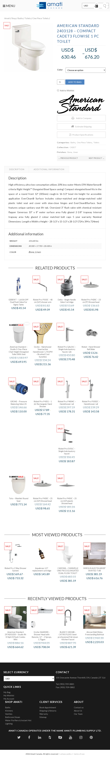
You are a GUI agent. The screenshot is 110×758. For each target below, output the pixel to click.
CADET (73, 147)
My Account (8, 698)
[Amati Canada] (49, 5)
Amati (7, 18)
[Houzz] (50, 737)
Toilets (28, 18)
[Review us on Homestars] (60, 737)
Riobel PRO (46, 315)
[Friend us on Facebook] (29, 737)
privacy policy (66, 754)
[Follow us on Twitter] (19, 737)
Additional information (49, 169)
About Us (78, 710)
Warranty (43, 714)
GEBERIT (22, 313)
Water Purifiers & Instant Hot (18, 720)
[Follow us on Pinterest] (91, 737)
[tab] (16, 169)
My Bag (6, 692)
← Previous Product (68, 158)
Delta (70, 315)
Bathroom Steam (12, 717)
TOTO (22, 510)
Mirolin (98, 584)
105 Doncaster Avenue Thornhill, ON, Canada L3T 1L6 (80, 677)
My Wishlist (8, 695)
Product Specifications (82, 134)
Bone (69, 152)
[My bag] (96, 6)
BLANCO (71, 652)
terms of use (79, 754)
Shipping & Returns (47, 710)
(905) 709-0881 (67, 684)
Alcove (98, 647)
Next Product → (96, 158)
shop (14, 18)
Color (60, 69)
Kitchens (9, 710)
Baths (20, 18)
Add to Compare (83, 118)
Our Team (78, 714)
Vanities (8, 714)
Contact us (79, 707)
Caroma (71, 586)
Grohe (46, 370)
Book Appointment (47, 707)
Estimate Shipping (83, 126)
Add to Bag (74, 82)
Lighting (9, 723)
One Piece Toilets (41, 18)
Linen (75, 152)
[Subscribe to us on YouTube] (70, 737)
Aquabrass (45, 579)
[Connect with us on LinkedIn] (39, 737)
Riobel (95, 362)
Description (16, 169)
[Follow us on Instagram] (81, 737)
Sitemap (43, 717)
